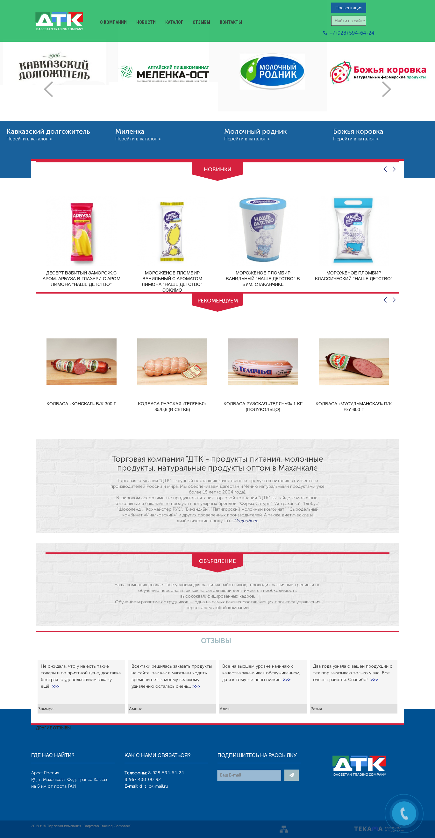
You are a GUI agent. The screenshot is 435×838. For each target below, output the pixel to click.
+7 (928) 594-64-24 (352, 33)
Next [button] (386, 89)
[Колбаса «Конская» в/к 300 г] (81, 361)
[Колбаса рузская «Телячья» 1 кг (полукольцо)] (263, 361)
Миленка (130, 131)
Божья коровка (358, 131)
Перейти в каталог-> (29, 139)
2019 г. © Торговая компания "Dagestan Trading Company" (81, 826)
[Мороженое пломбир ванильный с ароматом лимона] (172, 230)
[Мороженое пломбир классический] (354, 230)
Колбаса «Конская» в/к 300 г (81, 404)
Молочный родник (255, 131)
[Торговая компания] (59, 22)
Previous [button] (48, 89)
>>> (55, 686)
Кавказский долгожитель (48, 131)
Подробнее (246, 520)
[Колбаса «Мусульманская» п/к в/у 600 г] (354, 361)
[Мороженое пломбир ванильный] (263, 230)
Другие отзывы (53, 728)
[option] (54, 89)
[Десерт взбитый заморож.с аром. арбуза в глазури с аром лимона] (81, 230)
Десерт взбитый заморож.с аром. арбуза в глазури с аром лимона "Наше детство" (81, 279)
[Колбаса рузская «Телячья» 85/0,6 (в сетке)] (172, 361)
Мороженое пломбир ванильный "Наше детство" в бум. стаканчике (263, 279)
